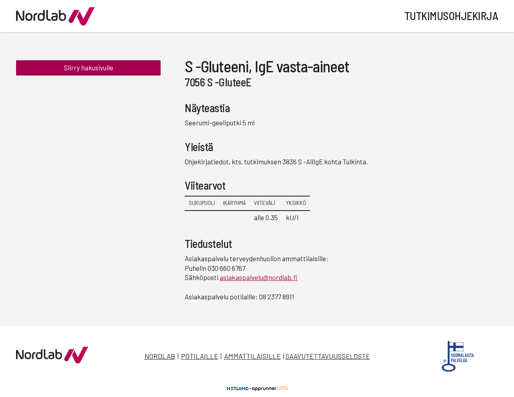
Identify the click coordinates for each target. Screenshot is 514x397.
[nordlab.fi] (52, 361)
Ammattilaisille (252, 356)
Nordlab (160, 356)
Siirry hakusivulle (88, 67)
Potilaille (199, 356)
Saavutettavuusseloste (328, 356)
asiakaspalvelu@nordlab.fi (259, 277)
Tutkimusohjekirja (451, 16)
